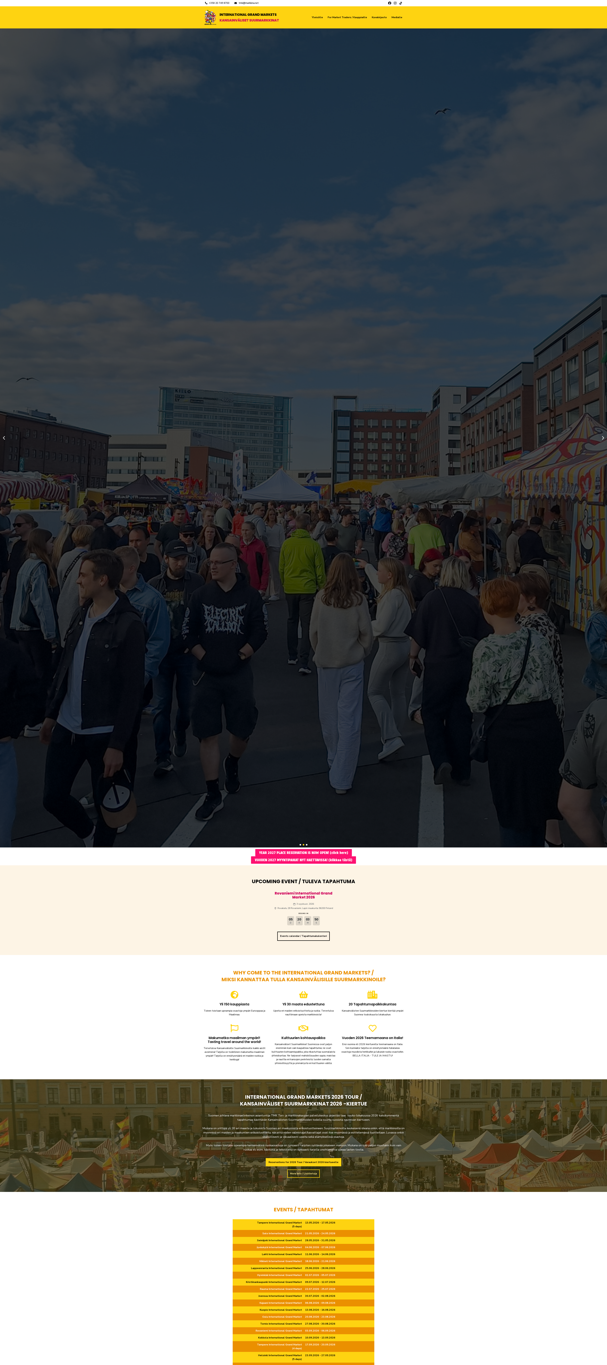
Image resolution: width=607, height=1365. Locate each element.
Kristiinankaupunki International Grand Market (274, 1282)
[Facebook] (389, 3)
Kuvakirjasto (379, 17)
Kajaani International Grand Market (281, 1303)
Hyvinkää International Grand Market (279, 1275)
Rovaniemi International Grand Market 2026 (303, 895)
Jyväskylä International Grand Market (279, 1247)
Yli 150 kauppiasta (234, 1004)
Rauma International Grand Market (281, 1289)
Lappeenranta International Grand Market (276, 1268)
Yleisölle (317, 17)
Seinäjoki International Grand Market (279, 1240)
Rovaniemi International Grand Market (279, 1330)
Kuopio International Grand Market (281, 1310)
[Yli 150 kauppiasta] (234, 995)
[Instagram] (395, 3)
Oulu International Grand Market (282, 1317)
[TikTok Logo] (400, 3)
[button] (4, 438)
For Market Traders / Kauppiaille (347, 17)
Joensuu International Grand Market (280, 1296)
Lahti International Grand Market (282, 1254)
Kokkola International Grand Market (280, 1337)
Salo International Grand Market (282, 1233)
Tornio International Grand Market (281, 1324)
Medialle (397, 17)
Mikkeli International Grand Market (280, 1261)
